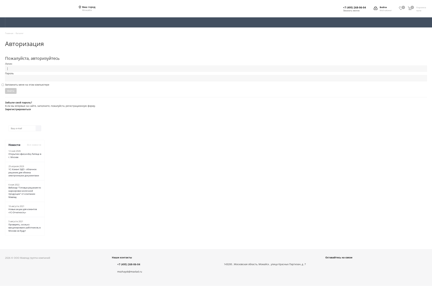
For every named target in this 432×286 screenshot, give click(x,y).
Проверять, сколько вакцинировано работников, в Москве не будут (24, 227)
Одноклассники (345, 265)
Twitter (337, 265)
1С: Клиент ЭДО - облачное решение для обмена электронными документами (23, 172)
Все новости (34, 144)
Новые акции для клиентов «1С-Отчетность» (22, 211)
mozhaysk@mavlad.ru (129, 271)
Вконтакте (328, 265)
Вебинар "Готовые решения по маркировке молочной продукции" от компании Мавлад (24, 192)
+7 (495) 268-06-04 (354, 7)
